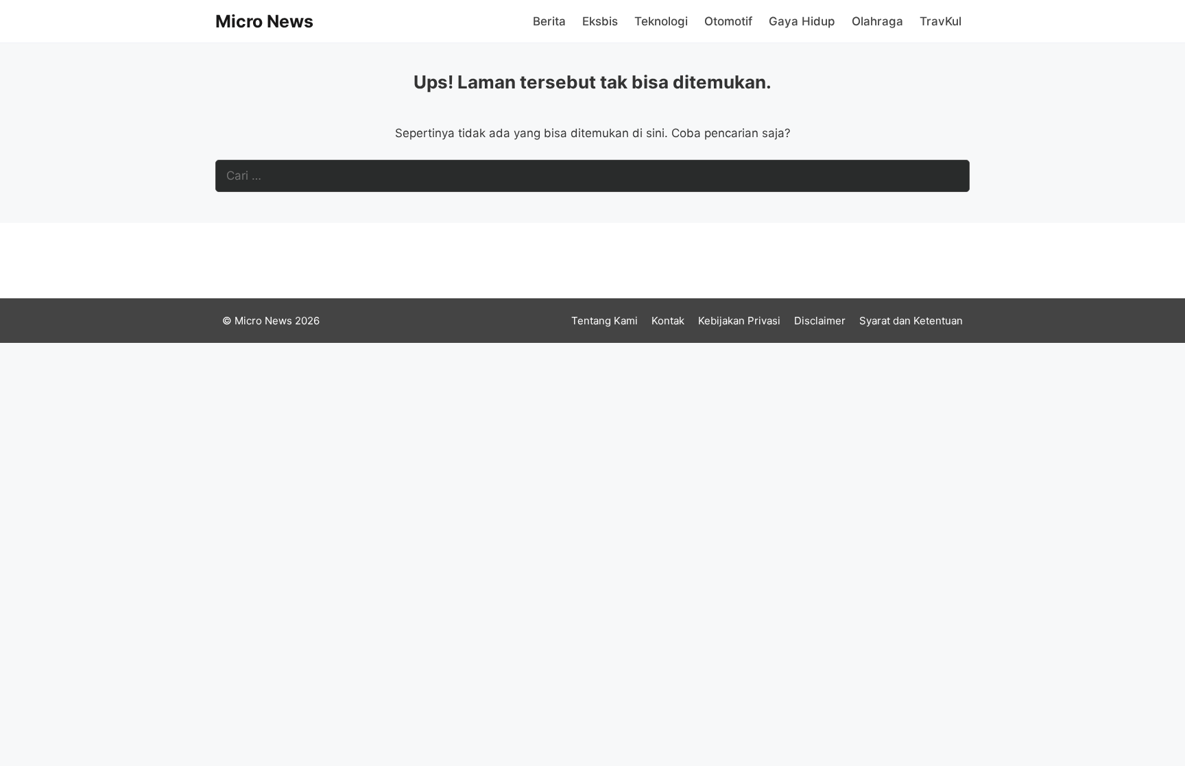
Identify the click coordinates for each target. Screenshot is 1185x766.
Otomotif (728, 21)
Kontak (667, 320)
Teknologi (661, 21)
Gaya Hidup (802, 21)
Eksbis (600, 21)
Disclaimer (820, 320)
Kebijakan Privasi (739, 320)
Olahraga (877, 21)
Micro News (264, 21)
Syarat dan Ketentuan (911, 320)
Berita (549, 21)
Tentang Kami (604, 320)
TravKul (940, 21)
